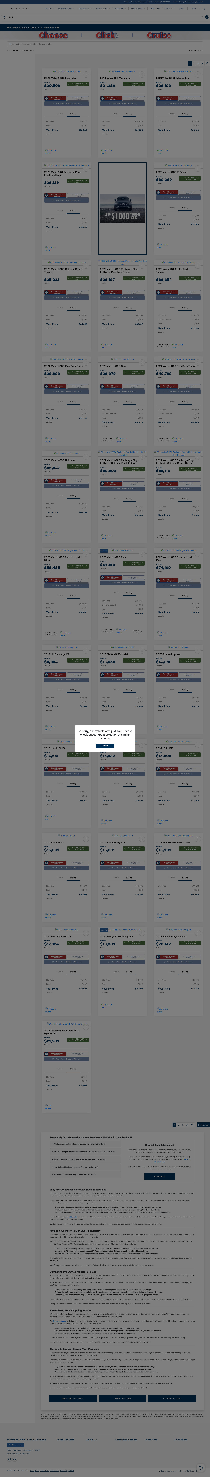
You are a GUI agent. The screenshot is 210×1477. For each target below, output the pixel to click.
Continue (105, 746)
